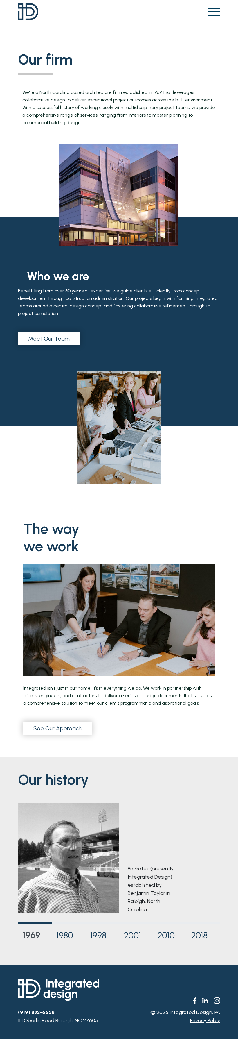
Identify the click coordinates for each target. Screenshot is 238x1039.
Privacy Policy (205, 1020)
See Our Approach (57, 728)
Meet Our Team (49, 338)
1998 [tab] (98, 935)
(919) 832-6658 (36, 1012)
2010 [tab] (166, 935)
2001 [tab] (132, 935)
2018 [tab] (199, 935)
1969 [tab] (31, 935)
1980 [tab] (65, 935)
